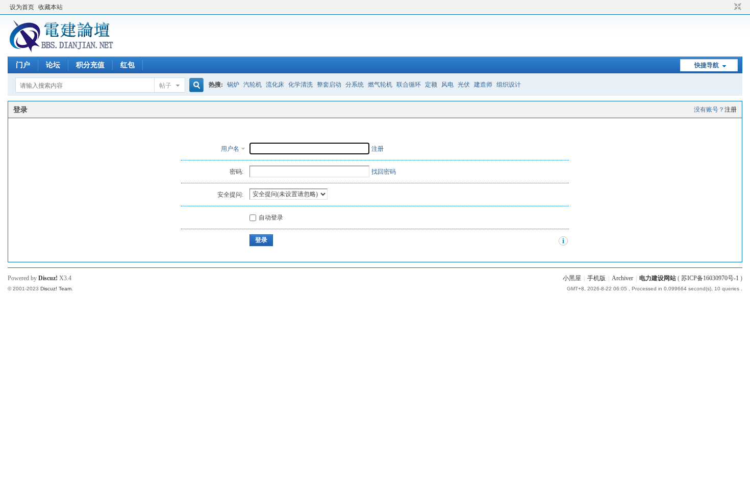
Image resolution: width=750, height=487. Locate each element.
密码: (236, 171)
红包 (127, 65)
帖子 (165, 85)
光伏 (464, 84)
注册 (730, 109)
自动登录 (271, 217)
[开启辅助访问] (728, 7)
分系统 (354, 84)
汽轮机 (252, 84)
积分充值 (90, 65)
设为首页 (22, 7)
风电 (447, 84)
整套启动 (329, 84)
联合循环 (408, 84)
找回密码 (383, 171)
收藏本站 (50, 7)
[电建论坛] (61, 50)
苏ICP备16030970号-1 (710, 278)
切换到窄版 (736, 7)
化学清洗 (300, 84)
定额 (431, 84)
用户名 (230, 148)
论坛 (53, 65)
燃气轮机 (380, 84)
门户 (23, 65)
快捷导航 (706, 65)
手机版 (596, 278)
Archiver (622, 278)
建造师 (483, 84)
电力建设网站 (657, 278)
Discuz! (48, 278)
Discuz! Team (55, 288)
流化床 (275, 84)
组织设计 (508, 84)
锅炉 (233, 84)
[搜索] (195, 85)
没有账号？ (709, 109)
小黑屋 (572, 278)
